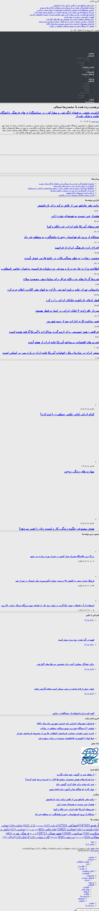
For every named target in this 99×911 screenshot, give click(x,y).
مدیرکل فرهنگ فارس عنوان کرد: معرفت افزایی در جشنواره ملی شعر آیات (64, 12)
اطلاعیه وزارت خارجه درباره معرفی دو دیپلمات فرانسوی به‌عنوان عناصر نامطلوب (50, 268)
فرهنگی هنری (17, 833)
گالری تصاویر (40, 837)
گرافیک (86, 88)
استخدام (81, 95)
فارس (33, 834)
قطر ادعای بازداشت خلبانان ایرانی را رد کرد (72, 300)
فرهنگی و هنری (88, 74)
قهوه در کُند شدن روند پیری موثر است (79, 17)
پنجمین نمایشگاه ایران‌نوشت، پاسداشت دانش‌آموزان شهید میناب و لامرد (65, 10)
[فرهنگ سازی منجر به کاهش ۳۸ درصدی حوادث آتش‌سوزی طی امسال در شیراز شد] (84, 576)
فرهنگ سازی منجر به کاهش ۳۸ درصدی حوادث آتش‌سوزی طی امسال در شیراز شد (54, 581)
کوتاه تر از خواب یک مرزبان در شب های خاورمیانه (73, 186)
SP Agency (95, 851)
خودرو (82, 65)
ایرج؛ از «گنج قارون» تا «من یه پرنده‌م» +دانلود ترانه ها (72, 191)
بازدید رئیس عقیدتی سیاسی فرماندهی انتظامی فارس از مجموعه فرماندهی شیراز (55, 733)
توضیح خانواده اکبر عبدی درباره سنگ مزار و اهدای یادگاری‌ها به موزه (67, 8)
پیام (53, 837)
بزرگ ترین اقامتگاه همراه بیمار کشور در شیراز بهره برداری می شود (62, 556)
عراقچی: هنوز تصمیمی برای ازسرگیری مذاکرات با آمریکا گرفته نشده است (54, 331)
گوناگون (91, 81)
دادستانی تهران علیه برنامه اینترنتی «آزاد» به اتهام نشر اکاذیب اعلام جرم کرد (53, 289)
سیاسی (91, 53)
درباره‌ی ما (90, 102)
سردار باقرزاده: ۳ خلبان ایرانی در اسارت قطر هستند (67, 310)
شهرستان (90, 72)
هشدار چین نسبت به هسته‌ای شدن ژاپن (75, 216)
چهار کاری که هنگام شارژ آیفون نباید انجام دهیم (71, 789)
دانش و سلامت (88, 67)
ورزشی (91, 79)
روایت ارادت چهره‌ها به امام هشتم (80, 193)
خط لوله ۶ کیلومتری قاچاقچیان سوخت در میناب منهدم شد (66, 738)
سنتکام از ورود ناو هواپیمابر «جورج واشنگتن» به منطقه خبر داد (61, 237)
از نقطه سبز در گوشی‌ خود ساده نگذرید (75, 774)
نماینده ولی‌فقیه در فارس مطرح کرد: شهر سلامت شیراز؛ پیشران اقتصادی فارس (62, 15)
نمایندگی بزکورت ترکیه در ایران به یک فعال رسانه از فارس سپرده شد (66, 21)
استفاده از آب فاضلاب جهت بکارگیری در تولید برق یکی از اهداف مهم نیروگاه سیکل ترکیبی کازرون (47, 605)
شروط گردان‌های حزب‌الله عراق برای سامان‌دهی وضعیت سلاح (61, 279)
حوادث (66, 829)
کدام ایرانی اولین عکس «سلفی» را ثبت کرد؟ (67, 414)
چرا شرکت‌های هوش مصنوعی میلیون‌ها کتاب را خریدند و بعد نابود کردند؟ (59, 779)
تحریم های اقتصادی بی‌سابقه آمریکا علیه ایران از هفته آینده (63, 342)
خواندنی (86, 83)
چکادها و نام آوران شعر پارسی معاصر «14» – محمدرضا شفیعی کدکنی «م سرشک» (61, 188)
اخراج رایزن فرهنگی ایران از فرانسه (77, 247)
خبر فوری (31, 830)
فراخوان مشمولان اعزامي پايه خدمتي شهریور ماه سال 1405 (70, 24)
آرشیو (89, 825)
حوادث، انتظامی (83, 58)
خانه (92, 842)
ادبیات (87, 76)
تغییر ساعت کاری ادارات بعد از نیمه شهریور (72, 321)
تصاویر (91, 99)
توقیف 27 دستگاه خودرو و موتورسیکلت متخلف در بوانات (71, 26)
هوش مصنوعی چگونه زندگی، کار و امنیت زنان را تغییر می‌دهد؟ (56, 528)
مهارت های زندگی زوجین (79, 471)
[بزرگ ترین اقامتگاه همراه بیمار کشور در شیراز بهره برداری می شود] (84, 552)
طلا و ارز (81, 62)
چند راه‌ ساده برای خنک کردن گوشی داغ (75, 784)
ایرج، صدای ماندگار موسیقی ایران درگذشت (76, 195)
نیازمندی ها (84, 92)
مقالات (86, 90)
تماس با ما (90, 844)
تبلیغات (82, 97)
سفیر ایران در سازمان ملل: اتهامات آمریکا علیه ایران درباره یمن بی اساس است (50, 352)
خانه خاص (85, 85)
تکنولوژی (85, 69)
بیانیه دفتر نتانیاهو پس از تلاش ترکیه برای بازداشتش (73, 5)
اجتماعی (90, 56)
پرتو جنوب (94, 121)
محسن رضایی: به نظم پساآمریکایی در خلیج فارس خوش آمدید (61, 258)
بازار (87, 60)
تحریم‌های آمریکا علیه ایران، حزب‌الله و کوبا (73, 226)
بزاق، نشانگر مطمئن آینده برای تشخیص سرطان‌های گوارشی (70, 19)
